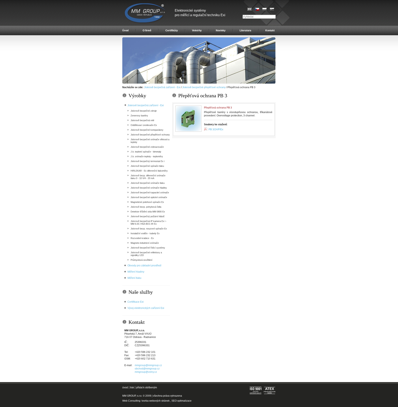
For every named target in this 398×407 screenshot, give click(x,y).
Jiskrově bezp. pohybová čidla (146, 207)
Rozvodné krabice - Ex (142, 238)
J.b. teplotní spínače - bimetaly (146, 151)
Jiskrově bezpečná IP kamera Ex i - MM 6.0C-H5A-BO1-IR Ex (149, 222)
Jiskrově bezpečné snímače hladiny (149, 187)
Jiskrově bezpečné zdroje (144, 111)
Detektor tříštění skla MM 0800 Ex (148, 211)
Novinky (221, 30)
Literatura (245, 30)
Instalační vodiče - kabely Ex (145, 233)
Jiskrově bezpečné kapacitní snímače (150, 192)
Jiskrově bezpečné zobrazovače (147, 147)
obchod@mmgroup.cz (147, 368)
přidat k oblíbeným (146, 387)
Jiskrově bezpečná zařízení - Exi (162, 87)
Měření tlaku (134, 278)
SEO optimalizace (181, 400)
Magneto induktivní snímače (145, 243)
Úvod (125, 30)
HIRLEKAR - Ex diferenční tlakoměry (149, 170)
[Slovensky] (272, 9)
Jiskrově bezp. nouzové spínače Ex (149, 228)
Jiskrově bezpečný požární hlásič (148, 216)
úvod (125, 387)
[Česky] (257, 9)
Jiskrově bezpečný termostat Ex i (147, 161)
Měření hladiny (135, 271)
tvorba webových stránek (156, 400)
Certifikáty (171, 30)
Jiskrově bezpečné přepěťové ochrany (204, 87)
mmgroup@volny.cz (146, 371)
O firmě (147, 30)
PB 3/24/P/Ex (216, 129)
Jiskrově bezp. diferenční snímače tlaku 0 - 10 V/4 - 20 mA (148, 176)
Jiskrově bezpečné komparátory (147, 130)
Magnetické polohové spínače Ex (147, 202)
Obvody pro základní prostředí (144, 265)
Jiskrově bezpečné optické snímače (149, 197)
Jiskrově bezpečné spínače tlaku (147, 166)
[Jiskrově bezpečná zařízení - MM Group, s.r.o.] (145, 13)
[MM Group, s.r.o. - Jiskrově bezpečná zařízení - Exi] (198, 82)
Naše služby (141, 292)
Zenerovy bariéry (139, 115)
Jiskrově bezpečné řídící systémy (148, 247)
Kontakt (270, 30)
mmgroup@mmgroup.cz (148, 365)
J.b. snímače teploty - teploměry (147, 156)
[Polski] (264, 9)
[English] (250, 9)
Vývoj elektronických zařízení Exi (145, 308)
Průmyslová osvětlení (141, 260)
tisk (132, 387)
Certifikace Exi (135, 301)
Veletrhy (197, 30)
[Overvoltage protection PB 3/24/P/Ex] (188, 119)
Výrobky (137, 95)
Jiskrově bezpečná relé (142, 120)
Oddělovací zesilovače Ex (144, 125)
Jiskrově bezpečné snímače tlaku (148, 183)
